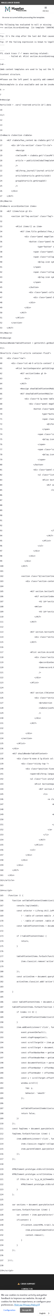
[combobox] (44, 1313)
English (42, 1313)
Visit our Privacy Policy (26, 1304)
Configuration (9, 1310)
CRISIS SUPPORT (28, 1283)
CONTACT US (27, 1289)
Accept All (26, 1310)
